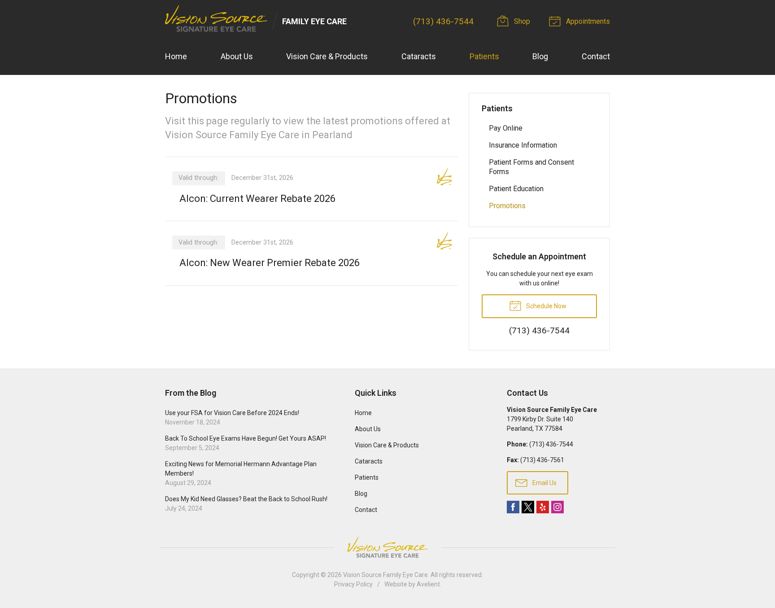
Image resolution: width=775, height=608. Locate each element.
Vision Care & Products (327, 56)
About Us (237, 56)
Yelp (542, 507)
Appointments (587, 21)
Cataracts (418, 56)
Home (176, 56)
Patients (484, 56)
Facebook (513, 507)
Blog (540, 56)
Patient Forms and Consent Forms (531, 167)
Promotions (507, 205)
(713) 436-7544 (443, 21)
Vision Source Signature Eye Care (387, 547)
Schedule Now (545, 306)
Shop (521, 21)
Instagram (557, 507)
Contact (596, 56)
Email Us (544, 482)
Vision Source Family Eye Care (385, 574)
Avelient (428, 584)
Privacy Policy (353, 584)
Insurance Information (523, 145)
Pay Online (505, 128)
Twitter (528, 507)
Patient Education (516, 188)
